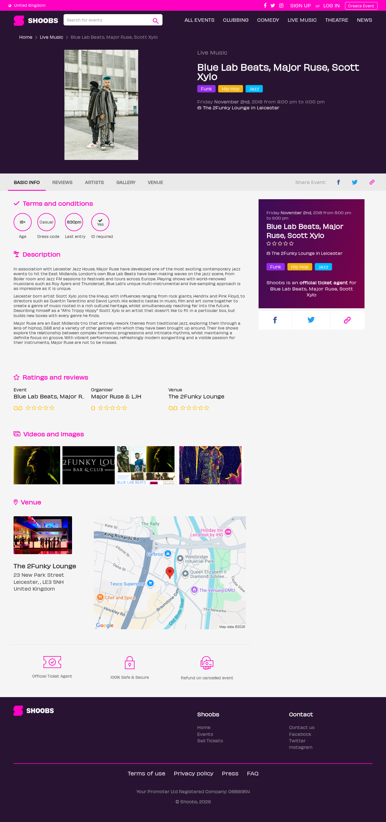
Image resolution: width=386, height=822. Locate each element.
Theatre (336, 20)
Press (230, 773)
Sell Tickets (210, 740)
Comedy (268, 20)
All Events (199, 20)
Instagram (301, 747)
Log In (331, 5)
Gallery (125, 182)
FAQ (253, 773)
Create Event (361, 5)
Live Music (302, 20)
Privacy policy (193, 773)
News (364, 20)
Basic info (27, 182)
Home (25, 37)
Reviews (62, 182)
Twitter (297, 740)
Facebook (300, 734)
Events (205, 734)
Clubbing (236, 20)
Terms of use (146, 773)
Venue (155, 182)
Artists (94, 182)
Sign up (300, 5)
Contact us (302, 727)
